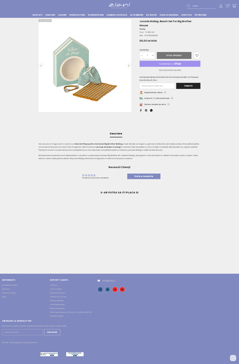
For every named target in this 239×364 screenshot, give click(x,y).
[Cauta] (201, 6)
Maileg (142, 29)
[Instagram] (107, 289)
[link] (57, 254)
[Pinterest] (146, 110)
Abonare (52, 332)
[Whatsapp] (151, 110)
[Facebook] (141, 110)
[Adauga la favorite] (196, 55)
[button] (41, 65)
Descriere (116, 133)
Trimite (188, 85)
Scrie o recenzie (143, 176)
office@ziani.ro (108, 280)
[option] (85, 65)
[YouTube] (122, 289)
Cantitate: (144, 50)
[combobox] (204, 6)
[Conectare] (221, 6)
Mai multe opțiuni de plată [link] (170, 70)
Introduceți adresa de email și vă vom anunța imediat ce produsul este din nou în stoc (169, 78)
